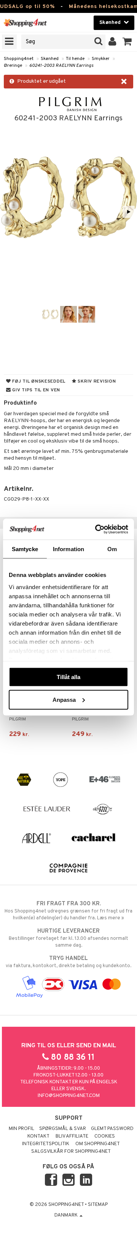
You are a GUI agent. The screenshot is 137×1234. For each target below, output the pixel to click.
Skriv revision (96, 381)
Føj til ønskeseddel (38, 381)
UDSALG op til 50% (27, 6)
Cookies (104, 1136)
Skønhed (50, 59)
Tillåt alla (68, 677)
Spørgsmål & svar (62, 1129)
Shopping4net (18, 59)
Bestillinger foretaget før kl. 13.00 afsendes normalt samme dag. (68, 938)
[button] (127, 42)
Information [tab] (68, 549)
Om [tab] (112, 549)
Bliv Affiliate (72, 1136)
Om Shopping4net (97, 1144)
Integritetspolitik (45, 1144)
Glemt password (112, 1129)
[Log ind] (112, 42)
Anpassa (64, 699)
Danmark (66, 1215)
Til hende (75, 59)
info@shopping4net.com (69, 1096)
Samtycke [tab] (25, 549)
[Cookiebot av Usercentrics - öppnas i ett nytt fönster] (96, 529)
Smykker (101, 59)
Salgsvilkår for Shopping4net (71, 1152)
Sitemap (98, 1205)
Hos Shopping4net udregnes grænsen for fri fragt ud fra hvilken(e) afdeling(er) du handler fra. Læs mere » (68, 910)
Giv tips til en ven (35, 390)
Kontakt (38, 1136)
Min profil (21, 1129)
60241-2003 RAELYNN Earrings (61, 66)
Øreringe (13, 66)
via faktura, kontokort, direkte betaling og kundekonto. (68, 962)
